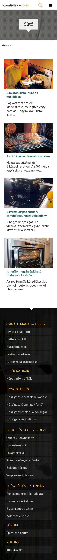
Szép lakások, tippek (19, 475)
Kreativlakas (15, 5)
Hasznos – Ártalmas (19, 501)
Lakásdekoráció (17, 445)
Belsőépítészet (16, 467)
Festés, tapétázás (18, 354)
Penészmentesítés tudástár (25, 493)
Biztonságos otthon (19, 508)
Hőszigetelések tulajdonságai (26, 412)
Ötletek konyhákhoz (20, 438)
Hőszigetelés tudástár (21, 419)
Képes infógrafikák (19, 378)
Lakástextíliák (15, 453)
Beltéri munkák (16, 339)
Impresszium (14, 549)
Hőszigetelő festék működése (27, 397)
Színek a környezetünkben (23, 460)
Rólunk (12, 542)
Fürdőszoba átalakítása (22, 361)
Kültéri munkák (16, 346)
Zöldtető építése (17, 516)
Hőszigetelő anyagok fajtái (24, 404)
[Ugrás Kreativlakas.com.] (3, 45)
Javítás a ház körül (18, 331)
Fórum (12, 525)
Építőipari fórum (17, 533)
